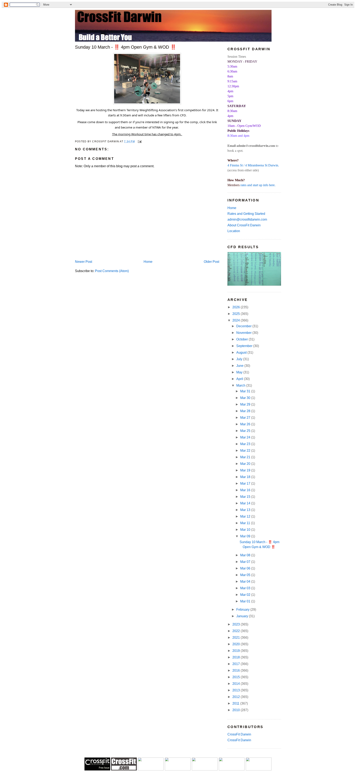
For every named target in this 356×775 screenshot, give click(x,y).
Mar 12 (245, 516)
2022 (236, 631)
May (239, 372)
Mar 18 (245, 477)
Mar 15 (245, 496)
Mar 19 (245, 470)
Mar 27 (245, 417)
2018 (236, 657)
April (240, 379)
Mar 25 (245, 431)
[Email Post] (139, 141)
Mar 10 (245, 529)
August (241, 352)
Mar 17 (245, 483)
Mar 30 (245, 398)
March (241, 385)
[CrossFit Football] (151, 769)
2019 (236, 650)
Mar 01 (245, 601)
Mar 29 (245, 404)
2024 (236, 320)
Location (233, 231)
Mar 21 (245, 457)
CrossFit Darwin (239, 734)
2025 (236, 314)
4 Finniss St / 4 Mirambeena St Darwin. (253, 165)
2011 (236, 703)
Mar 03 (245, 588)
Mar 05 (245, 575)
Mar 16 (245, 490)
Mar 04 (245, 581)
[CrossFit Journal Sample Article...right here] (97, 769)
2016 (236, 670)
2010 (236, 710)
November (244, 332)
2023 (236, 624)
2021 (236, 637)
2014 (236, 683)
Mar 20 (245, 463)
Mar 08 (245, 555)
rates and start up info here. (257, 185)
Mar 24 (245, 437)
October (242, 339)
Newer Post (83, 261)
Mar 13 (245, 510)
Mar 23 (245, 444)
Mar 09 (245, 536)
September (244, 346)
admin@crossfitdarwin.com (247, 219)
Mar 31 (245, 391)
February (243, 609)
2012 (236, 697)
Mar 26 (245, 424)
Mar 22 (245, 450)
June (240, 365)
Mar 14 (245, 503)
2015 (236, 677)
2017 (236, 664)
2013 (236, 690)
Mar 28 (245, 411)
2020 (236, 644)
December (244, 326)
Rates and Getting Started (246, 213)
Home (148, 261)
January (242, 616)
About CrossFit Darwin (244, 225)
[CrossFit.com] (124, 769)
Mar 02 (245, 594)
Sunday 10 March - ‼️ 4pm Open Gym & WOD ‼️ (125, 47)
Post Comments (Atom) (112, 271)
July (239, 359)
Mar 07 (245, 561)
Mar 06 (245, 568)
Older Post (211, 261)
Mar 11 (245, 523)
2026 (236, 307)
